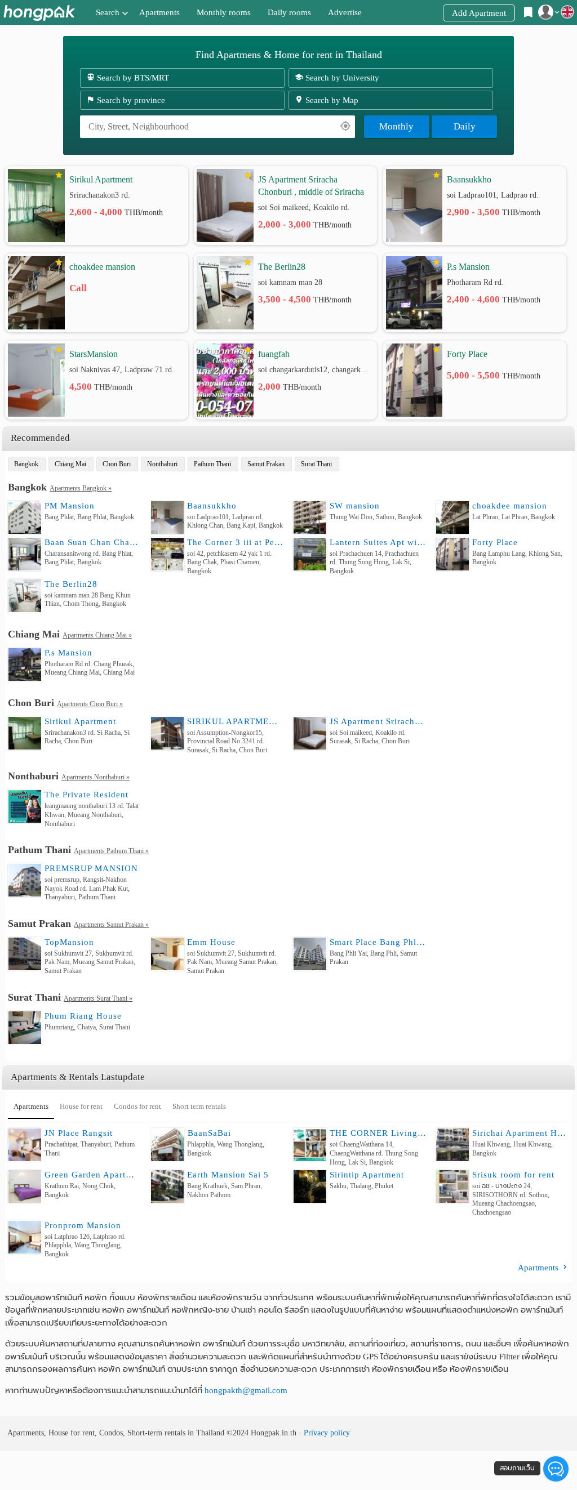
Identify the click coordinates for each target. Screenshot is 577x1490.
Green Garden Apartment (93, 1174)
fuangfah (274, 354)
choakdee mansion (102, 266)
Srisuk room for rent (513, 1174)
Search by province (130, 100)
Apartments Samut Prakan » (111, 925)
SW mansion (355, 505)
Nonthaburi (162, 464)
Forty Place (467, 354)
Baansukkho (469, 179)
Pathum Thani (212, 464)
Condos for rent (137, 1106)
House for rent (81, 1106)
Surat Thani (316, 464)
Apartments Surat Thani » (98, 998)
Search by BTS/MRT (132, 77)
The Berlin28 (281, 266)
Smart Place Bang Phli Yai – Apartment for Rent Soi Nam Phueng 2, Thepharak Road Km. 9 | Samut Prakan (378, 942)
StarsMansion (93, 354)
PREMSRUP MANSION (91, 868)
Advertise (345, 12)
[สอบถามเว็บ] (556, 1469)
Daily (465, 126)
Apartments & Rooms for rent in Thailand (39, 13)
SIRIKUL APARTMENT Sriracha (235, 721)
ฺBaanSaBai (209, 1132)
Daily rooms (289, 12)
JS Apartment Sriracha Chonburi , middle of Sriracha (311, 186)
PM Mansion (70, 505)
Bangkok (26, 464)
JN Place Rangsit (79, 1132)
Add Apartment (479, 12)
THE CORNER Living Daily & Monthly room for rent (378, 1132)
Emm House (211, 942)
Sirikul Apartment (100, 179)
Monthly (396, 126)
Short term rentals (199, 1106)
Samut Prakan (266, 464)
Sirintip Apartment (367, 1174)
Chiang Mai (70, 464)
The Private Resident (86, 794)
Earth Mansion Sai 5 (228, 1174)
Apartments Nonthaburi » (95, 777)
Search (107, 12)
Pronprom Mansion (83, 1225)
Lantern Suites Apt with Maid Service (378, 542)
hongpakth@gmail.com (246, 1390)
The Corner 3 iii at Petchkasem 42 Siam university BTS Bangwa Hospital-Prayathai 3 (235, 542)
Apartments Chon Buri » (90, 704)
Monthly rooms (224, 12)
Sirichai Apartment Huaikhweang (520, 1132)
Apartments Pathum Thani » (111, 851)
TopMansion (69, 942)
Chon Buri (117, 464)
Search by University (341, 77)
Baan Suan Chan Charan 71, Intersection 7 (93, 542)
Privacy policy (327, 1433)
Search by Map (330, 100)
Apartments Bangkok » (81, 488)
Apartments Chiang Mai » (97, 635)
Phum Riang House (83, 1015)
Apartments (159, 12)
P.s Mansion (468, 266)
